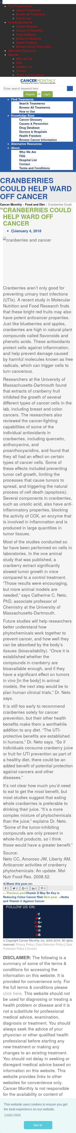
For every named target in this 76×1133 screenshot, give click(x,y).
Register (30, 94)
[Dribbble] (38, 930)
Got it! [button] (38, 1125)
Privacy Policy (25, 944)
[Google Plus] (38, 922)
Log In (47, 94)
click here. (13, 993)
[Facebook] (38, 914)
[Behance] (38, 926)
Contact (32, 948)
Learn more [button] (12, 1114)
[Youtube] (38, 934)
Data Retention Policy (50, 944)
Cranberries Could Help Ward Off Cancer (37, 216)
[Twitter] (38, 918)
